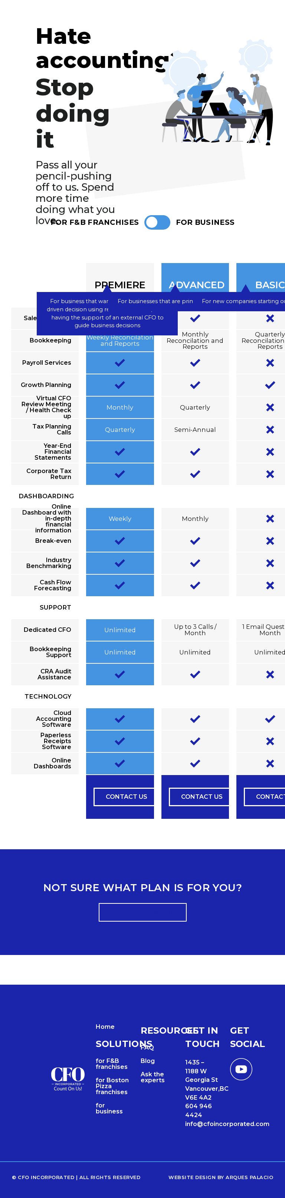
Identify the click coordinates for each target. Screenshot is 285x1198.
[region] (142, 541)
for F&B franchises (112, 1063)
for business (109, 1108)
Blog (148, 1060)
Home (105, 1026)
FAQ (147, 1047)
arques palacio (249, 1177)
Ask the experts (153, 1077)
